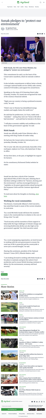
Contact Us (4, 413)
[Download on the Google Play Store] (41, 409)
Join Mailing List (12, 409)
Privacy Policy (22, 413)
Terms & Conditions (12, 413)
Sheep (26, 6)
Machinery (31, 6)
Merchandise (39, 413)
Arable (22, 6)
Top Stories (9, 6)
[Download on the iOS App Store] (32, 409)
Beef (18, 6)
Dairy (15, 6)
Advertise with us (30, 413)
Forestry (37, 6)
